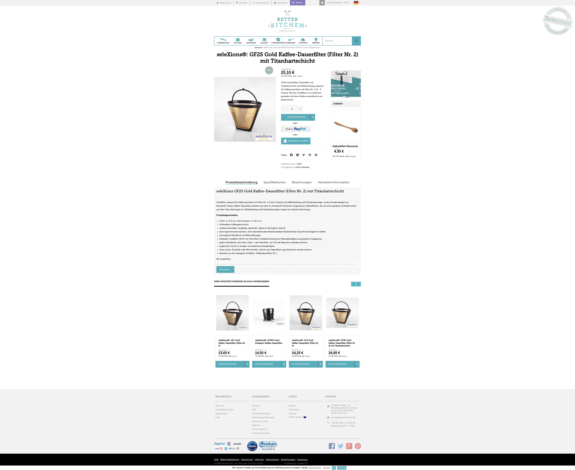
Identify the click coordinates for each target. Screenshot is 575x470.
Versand (299, 76)
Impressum (302, 460)
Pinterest (358, 446)
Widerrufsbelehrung (229, 460)
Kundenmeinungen (261, 433)
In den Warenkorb (296, 117)
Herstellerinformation (333, 182)
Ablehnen (342, 468)
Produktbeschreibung (241, 182)
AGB (216, 460)
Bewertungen (302, 182)
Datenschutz (247, 460)
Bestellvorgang (288, 460)
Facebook (332, 446)
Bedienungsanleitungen (263, 417)
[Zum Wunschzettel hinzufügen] (247, 364)
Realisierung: (291, 463)
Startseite (258, 47)
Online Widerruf (259, 429)
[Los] (356, 41)
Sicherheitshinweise (261, 414)
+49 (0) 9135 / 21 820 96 (343, 423)
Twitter (341, 446)
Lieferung (259, 460)
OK (333, 468)
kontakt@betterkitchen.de (343, 417)
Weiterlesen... (225, 269)
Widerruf (256, 425)
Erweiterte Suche (260, 421)
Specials (292, 414)
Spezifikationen (274, 182)
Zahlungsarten (272, 460)
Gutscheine (294, 410)
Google (349, 446)
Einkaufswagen (334, 3)
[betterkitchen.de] (288, 11)
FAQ (254, 410)
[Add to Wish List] (312, 117)
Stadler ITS (303, 463)
